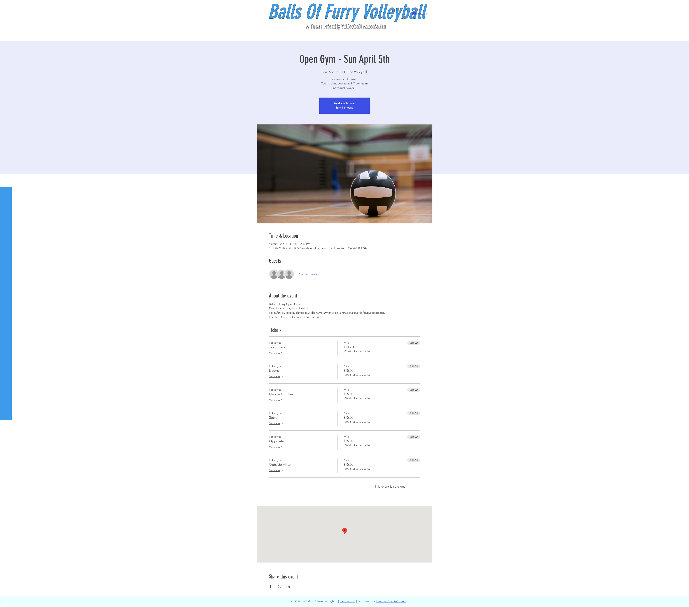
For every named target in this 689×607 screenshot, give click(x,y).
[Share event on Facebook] (270, 586)
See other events (344, 107)
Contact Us (347, 601)
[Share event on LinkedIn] (288, 586)
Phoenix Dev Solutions (391, 601)
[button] (6, 5)
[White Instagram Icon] (5, 601)
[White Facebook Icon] (5, 594)
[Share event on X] (279, 586)
